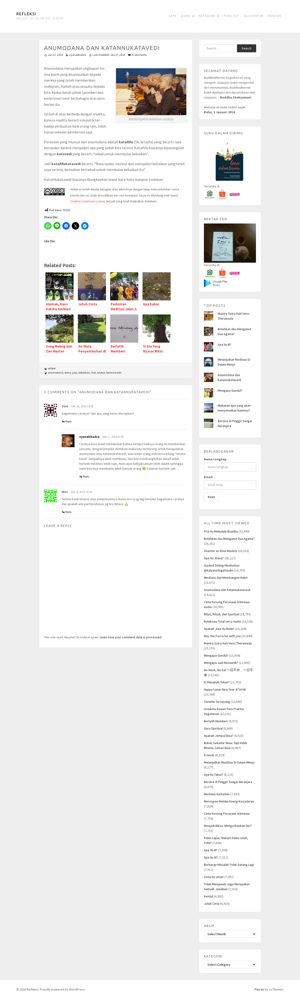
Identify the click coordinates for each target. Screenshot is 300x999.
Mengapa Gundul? (230, 390)
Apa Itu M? (211, 857)
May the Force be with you (222, 636)
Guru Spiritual (213, 728)
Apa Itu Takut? (213, 774)
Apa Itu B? (224, 344)
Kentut (208, 896)
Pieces (259, 989)
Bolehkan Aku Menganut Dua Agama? (229, 539)
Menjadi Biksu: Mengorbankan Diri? (228, 826)
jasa (74, 372)
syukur (101, 372)
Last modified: (109, 55)
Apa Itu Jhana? (214, 558)
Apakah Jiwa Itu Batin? (219, 629)
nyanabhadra (77, 55)
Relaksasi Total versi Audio (222, 621)
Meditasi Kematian (217, 794)
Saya (172, 16)
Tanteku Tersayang (217, 702)
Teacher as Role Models (220, 551)
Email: (208, 477)
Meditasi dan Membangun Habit (226, 577)
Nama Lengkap (215, 459)
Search (246, 48)
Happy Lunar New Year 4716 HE (225, 689)
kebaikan (84, 372)
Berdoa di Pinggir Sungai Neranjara (228, 782)
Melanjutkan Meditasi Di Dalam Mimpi (229, 762)
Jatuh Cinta (211, 903)
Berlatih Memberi (216, 721)
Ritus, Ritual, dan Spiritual (221, 614)
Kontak (274, 16)
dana (67, 372)
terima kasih (113, 372)
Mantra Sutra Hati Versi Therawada (228, 643)
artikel (52, 368)
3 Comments (139, 55)
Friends (209, 755)
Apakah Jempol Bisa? (218, 736)
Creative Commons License (87, 201)
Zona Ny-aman (214, 877)
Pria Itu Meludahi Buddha (221, 531)
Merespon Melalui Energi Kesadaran (229, 801)
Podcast (231, 16)
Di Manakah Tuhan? (216, 682)
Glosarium (253, 16)
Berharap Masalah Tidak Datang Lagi (229, 865)
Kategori (208, 16)
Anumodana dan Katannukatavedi (227, 590)
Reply (68, 421)
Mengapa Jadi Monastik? (221, 663)
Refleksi (26, 14)
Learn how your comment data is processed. (131, 637)
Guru (186, 16)
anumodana (55, 372)
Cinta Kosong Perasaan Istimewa (227, 813)
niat (93, 372)
